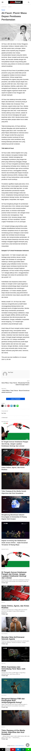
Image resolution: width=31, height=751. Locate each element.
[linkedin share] (11, 406)
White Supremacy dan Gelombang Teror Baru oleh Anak (13, 669)
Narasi (10, 6)
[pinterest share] (8, 406)
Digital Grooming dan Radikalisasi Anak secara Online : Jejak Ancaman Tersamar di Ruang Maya (15, 543)
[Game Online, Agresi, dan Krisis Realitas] (15, 457)
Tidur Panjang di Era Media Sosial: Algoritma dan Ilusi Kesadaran (13, 732)
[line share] (17, 406)
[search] (28, 2)
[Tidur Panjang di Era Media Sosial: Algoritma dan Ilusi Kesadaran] (15, 480)
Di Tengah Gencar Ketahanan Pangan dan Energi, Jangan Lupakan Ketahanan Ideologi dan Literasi (15, 444)
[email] (7, 749)
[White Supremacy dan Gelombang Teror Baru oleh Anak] (15, 654)
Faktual (4, 663)
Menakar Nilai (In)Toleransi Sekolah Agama (13, 638)
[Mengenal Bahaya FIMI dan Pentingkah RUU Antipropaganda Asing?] (15, 686)
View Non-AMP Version (19, 745)
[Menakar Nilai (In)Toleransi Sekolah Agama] (15, 624)
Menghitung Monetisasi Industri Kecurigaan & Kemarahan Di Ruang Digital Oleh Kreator (14, 517)
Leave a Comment (15, 398)
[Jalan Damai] (15, 2)
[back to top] (27, 745)
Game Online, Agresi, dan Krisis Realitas (15, 607)
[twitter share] (2, 406)
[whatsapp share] (14, 406)
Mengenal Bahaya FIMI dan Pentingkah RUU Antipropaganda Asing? (13, 700)
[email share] (5, 406)
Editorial (4, 695)
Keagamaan (4, 633)
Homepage (4, 6)
